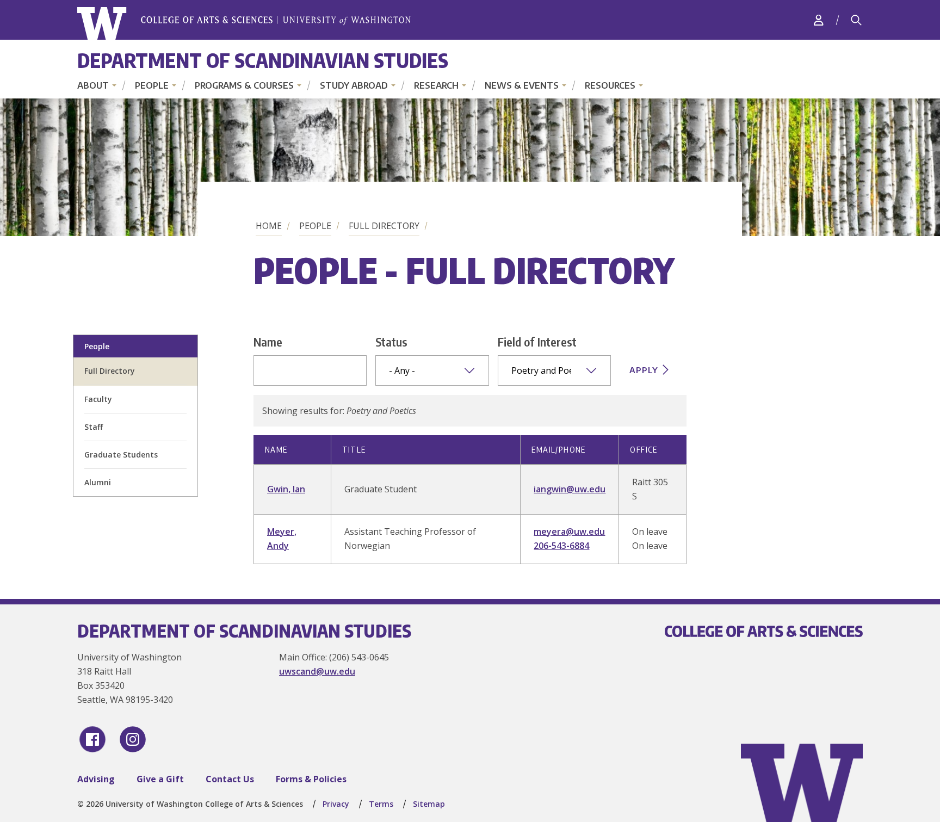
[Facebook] (92, 739)
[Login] (819, 20)
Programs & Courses (244, 85)
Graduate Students (121, 454)
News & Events (522, 85)
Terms (381, 804)
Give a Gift (160, 779)
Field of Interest (537, 342)
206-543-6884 (561, 546)
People (152, 85)
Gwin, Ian (286, 489)
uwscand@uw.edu (317, 671)
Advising (96, 779)
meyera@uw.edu (569, 531)
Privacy (336, 804)
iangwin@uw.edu (569, 489)
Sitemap (429, 804)
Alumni (97, 482)
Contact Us (230, 779)
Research (436, 85)
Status (391, 342)
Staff (93, 427)
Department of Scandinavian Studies (262, 60)
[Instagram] (133, 739)
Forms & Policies (311, 779)
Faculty (98, 399)
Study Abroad (354, 85)
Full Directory (384, 226)
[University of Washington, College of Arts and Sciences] (244, 23)
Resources (610, 85)
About (93, 85)
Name (267, 342)
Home (269, 226)
